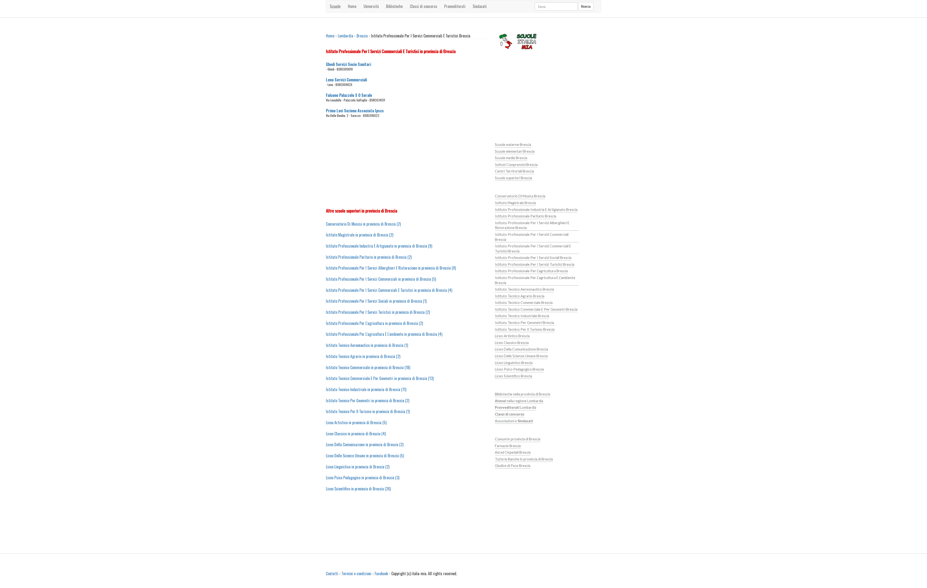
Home (352, 6)
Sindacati (480, 6)
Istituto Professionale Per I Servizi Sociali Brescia (533, 258)
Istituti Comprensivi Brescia (516, 165)
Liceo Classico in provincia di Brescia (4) (356, 434)
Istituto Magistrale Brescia (515, 203)
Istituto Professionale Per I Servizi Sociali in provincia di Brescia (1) (376, 301)
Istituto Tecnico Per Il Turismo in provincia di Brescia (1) (368, 411)
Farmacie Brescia (508, 446)
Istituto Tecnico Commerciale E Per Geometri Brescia (536, 309)
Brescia (362, 36)
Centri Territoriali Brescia (514, 171)
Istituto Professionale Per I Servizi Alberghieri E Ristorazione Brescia (532, 225)
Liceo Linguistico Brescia (514, 363)
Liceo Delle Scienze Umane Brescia (521, 356)
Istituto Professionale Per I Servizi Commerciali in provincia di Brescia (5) (381, 279)
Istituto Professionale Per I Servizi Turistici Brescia (534, 264)
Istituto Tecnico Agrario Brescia (519, 296)
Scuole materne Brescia (513, 145)
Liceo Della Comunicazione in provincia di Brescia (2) (364, 444)
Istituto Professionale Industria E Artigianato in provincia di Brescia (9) (379, 246)
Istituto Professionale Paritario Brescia (525, 216)
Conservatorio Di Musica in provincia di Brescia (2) (363, 224)
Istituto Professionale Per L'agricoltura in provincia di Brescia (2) (374, 323)
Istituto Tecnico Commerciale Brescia (524, 303)
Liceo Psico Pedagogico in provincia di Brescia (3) (362, 477)
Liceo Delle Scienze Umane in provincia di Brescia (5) (365, 456)
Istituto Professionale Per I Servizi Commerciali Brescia (532, 237)
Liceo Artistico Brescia (512, 336)
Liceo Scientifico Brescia (513, 376)
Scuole (335, 6)
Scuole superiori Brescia (513, 178)
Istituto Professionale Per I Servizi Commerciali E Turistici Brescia (533, 248)
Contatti (332, 573)
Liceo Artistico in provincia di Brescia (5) (356, 422)
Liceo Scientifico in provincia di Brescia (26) (358, 489)
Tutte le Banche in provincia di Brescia (524, 459)
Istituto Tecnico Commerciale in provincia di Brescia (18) (368, 367)
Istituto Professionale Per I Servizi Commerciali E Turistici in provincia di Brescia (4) (389, 290)
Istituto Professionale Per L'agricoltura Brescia (531, 271)
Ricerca (585, 6)
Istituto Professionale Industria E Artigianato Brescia (536, 210)
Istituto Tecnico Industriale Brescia (522, 316)
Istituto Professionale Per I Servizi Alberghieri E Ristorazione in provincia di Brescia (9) (391, 268)
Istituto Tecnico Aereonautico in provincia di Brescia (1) (367, 345)
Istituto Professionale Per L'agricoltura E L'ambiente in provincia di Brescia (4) (384, 334)
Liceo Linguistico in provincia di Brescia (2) (357, 467)
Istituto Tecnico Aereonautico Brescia (524, 289)
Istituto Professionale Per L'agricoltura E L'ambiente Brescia (535, 280)
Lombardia (345, 36)
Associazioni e (514, 421)
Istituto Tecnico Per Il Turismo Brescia (525, 329)
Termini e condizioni (356, 573)
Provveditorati (454, 6)
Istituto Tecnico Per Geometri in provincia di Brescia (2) (367, 400)
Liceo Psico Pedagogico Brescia (519, 369)
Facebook (381, 573)
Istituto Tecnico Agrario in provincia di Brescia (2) (363, 356)
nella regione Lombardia (519, 401)
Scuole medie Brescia (511, 158)
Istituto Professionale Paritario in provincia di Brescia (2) (369, 257)
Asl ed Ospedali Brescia (513, 452)
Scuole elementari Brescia (514, 151)
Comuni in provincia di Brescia (517, 439)
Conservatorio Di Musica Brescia (520, 196)
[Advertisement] (406, 163)
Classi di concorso (423, 6)
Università (371, 6)
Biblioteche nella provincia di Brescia (522, 394)
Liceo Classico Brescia (512, 343)
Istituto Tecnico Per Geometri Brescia (524, 323)
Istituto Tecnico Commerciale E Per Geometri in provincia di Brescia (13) (380, 378)
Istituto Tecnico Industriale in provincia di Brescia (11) (366, 389)
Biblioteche (394, 6)
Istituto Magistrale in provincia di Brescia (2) (359, 235)
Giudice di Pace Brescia (512, 466)
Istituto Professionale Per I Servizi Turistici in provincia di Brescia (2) (378, 312)
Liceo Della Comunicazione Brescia (521, 349)
